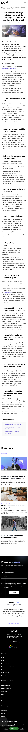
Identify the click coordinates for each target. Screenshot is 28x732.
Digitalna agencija (5, 685)
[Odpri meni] (25, 2)
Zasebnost (4, 710)
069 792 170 (15, 641)
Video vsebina (7, 292)
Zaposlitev (4, 701)
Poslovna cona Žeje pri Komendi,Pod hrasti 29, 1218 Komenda (14, 637)
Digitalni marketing (6, 688)
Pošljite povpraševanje (13, 623)
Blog (7, 7)
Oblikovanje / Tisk (5, 672)
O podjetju (4, 691)
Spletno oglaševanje (6, 663)
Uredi (22, 728)
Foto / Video (4, 675)
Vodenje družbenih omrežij (8, 666)
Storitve (3, 653)
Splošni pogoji (5, 706)
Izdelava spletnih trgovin (7, 660)
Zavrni (6, 728)
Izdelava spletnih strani (7, 658)
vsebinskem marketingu (9, 68)
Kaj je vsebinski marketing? (13, 424)
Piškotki (3, 713)
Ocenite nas (4, 698)
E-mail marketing (5, 669)
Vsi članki (4, 453)
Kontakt (3, 716)
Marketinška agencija (7, 680)
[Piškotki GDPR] (3, 722)
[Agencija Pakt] (4, 2)
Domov (3, 7)
